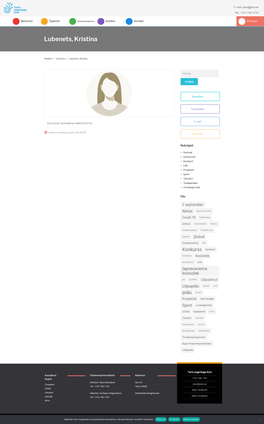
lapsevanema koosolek (194, 271)
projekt (199, 292)
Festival (187, 152)
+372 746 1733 (199, 378)
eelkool (186, 223)
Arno (47, 400)
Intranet (198, 133)
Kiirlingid (252, 21)
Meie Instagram (200, 395)
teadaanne (199, 311)
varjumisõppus (188, 324)
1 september (193, 204)
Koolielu (110, 21)
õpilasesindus (204, 331)
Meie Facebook (199, 389)
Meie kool (27, 21)
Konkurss (192, 249)
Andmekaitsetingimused (147, 393)
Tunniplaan (198, 109)
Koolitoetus (187, 256)
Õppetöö (54, 21)
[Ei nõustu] (260, 419)
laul (183, 279)
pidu (187, 292)
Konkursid (189, 157)
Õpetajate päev (188, 331)
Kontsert (188, 161)
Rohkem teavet (191, 419)
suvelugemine (204, 305)
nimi (215, 286)
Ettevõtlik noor (207, 230)
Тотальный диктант (193, 337)
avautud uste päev (203, 211)
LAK (185, 165)
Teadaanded (190, 183)
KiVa (204, 243)
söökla (185, 311)
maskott (206, 286)
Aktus (187, 211)
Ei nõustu (174, 419)
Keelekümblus (190, 243)
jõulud (199, 236)
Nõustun (161, 419)
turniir (211, 311)
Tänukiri (188, 178)
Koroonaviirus (188, 262)
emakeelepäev (200, 224)
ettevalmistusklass (189, 230)
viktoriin (201, 324)
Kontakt (139, 21)
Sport (186, 174)
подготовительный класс (197, 343)
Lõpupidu (190, 286)
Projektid (188, 170)
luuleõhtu (193, 279)
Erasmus (213, 224)
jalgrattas (186, 236)
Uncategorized (191, 187)
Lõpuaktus (209, 279)
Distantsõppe (205, 217)
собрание (187, 350)
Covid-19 (189, 217)
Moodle (49, 396)
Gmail (48, 388)
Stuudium (198, 96)
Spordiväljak (207, 298)
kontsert (210, 249)
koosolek (202, 255)
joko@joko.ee (200, 384)
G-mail (198, 121)
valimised (199, 318)
